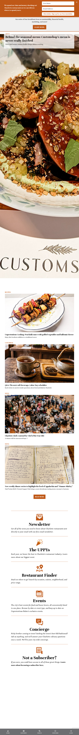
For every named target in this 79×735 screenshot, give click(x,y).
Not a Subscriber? (39, 657)
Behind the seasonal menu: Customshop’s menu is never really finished (39, 156)
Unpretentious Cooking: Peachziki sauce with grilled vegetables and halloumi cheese (39, 334)
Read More (39, 497)
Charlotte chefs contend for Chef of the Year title (24, 436)
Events (39, 600)
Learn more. (39, 27)
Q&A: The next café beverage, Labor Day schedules (26, 385)
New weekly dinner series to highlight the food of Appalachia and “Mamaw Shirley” (39, 486)
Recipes (8, 292)
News (7, 34)
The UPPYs (39, 550)
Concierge (9, 343)
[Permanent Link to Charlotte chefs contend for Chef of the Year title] (39, 414)
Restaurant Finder (39, 575)
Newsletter (39, 524)
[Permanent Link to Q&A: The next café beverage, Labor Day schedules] (39, 363)
